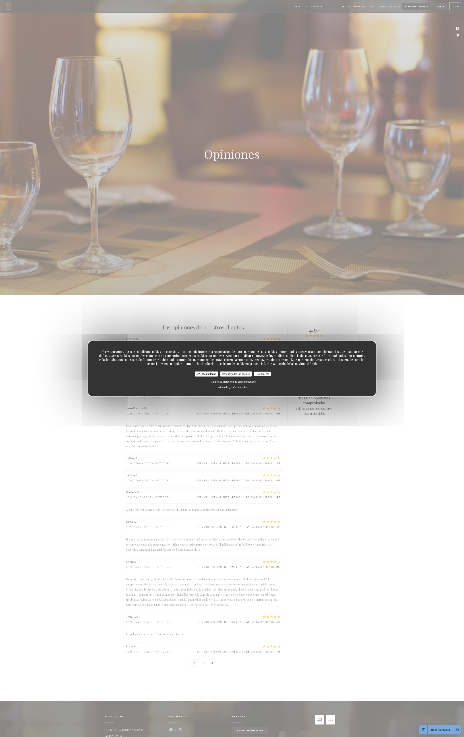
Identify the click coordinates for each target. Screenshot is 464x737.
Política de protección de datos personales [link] (233, 381)
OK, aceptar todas (206, 373)
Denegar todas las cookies (236, 373)
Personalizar (262, 373)
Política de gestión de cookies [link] (232, 387)
